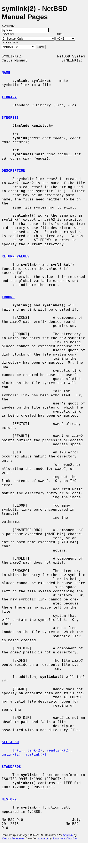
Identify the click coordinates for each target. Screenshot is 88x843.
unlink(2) (11, 754)
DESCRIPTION (13, 171)
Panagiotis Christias (65, 838)
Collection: (11, 42)
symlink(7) (36, 754)
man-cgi (43, 838)
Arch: (62, 34)
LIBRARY (9, 97)
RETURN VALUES (15, 256)
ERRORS (8, 297)
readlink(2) (58, 750)
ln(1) (17, 750)
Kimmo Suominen (13, 838)
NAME (6, 73)
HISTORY (9, 799)
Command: (10, 25)
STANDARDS (11, 767)
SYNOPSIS (10, 118)
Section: (9, 34)
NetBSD (68, 835)
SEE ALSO (10, 742)
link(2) (34, 750)
